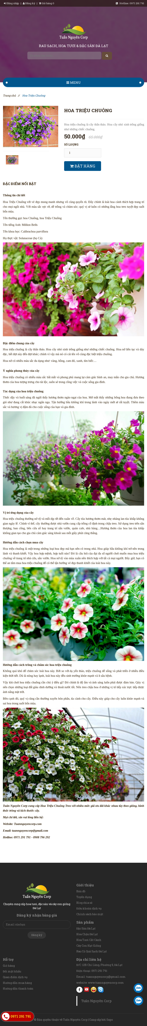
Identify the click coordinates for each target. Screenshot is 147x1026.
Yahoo (94, 990)
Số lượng (71, 144)
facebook (79, 990)
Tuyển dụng (84, 897)
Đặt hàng (84, 165)
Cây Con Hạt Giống (88, 945)
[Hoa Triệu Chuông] (30, 126)
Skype (101, 990)
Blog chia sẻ (84, 902)
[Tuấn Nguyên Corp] (73, 32)
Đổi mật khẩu (12, 971)
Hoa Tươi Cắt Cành (88, 940)
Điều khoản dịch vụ (89, 908)
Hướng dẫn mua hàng (17, 983)
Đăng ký (30, 3)
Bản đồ (80, 891)
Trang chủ (9, 95)
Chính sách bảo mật (89, 914)
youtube (86, 990)
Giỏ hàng (9, 965)
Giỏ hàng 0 (47, 3)
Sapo (109, 1019)
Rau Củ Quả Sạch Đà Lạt (91, 951)
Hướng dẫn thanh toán (18, 988)
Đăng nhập (13, 3)
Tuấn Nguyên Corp (96, 1001)
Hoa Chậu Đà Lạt (87, 934)
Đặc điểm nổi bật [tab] (19, 183)
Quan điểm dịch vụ (15, 977)
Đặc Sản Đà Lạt (86, 928)
